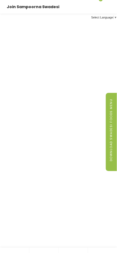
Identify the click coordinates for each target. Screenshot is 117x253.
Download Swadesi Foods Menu (111, 131)
